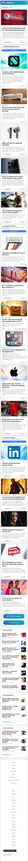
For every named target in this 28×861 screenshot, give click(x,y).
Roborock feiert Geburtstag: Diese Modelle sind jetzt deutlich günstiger (13, 109)
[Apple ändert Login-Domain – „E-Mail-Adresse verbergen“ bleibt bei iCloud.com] (14, 373)
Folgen (13, 774)
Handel (13, 824)
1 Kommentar (7, 154)
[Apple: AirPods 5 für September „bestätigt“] (14, 132)
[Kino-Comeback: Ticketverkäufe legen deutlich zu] (14, 274)
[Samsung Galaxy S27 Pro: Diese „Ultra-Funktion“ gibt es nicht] (14, 166)
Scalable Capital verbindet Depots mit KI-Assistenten (13, 73)
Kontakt (13, 768)
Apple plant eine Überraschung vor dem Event (13, 254)
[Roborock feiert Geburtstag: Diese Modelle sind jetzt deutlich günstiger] (14, 96)
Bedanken (13, 777)
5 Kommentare (7, 610)
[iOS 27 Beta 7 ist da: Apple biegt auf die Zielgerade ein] (14, 339)
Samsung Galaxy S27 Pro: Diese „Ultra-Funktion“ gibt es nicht (12, 177)
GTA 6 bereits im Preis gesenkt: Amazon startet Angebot (12, 211)
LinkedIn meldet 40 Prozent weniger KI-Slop (11, 464)
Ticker (13, 797)
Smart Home (13, 812)
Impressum (13, 783)
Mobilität (13, 809)
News (13, 791)
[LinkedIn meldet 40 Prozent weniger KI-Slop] (14, 452)
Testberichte (13, 794)
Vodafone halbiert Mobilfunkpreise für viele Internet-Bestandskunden (13, 29)
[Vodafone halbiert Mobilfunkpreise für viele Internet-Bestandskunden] (14, 17)
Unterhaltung (13, 830)
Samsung (13, 842)
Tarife (13, 803)
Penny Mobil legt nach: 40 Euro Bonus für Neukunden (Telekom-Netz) (13, 564)
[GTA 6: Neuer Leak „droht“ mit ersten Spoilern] (14, 587)
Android (13, 836)
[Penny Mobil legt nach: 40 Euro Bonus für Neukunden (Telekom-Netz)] (14, 551)
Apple (13, 839)
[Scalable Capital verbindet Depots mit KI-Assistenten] (14, 61)
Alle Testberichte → (7, 754)
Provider (13, 827)
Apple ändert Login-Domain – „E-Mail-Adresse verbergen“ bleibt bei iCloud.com (13, 385)
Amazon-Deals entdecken (20, 329)
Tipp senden (13, 771)
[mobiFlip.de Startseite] (8, 3)
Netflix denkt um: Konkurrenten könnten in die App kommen (13, 420)
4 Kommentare (7, 42)
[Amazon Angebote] (14, 308)
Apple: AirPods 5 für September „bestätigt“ (12, 144)
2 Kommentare (7, 476)
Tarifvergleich (13, 800)
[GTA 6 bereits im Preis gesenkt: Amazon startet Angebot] (14, 199)
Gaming (13, 815)
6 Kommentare (7, 221)
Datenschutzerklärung (13, 780)
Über (13, 762)
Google (13, 845)
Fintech (13, 821)
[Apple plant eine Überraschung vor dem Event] (14, 242)
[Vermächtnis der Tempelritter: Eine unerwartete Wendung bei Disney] (14, 486)
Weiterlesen (23, 42)
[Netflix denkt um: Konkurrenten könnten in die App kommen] (14, 408)
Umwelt (13, 833)
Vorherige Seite (14, 623)
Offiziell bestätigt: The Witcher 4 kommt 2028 (12, 531)
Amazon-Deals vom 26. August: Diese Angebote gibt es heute (12, 320)
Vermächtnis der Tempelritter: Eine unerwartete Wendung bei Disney (13, 498)
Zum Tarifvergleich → (8, 722)
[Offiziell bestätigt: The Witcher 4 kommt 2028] (14, 519)
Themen (13, 765)
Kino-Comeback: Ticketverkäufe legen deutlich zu (12, 286)
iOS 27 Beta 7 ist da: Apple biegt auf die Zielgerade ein (13, 351)
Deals (13, 806)
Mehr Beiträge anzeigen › (14, 616)
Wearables (13, 818)
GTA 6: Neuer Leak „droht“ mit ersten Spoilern (12, 599)
